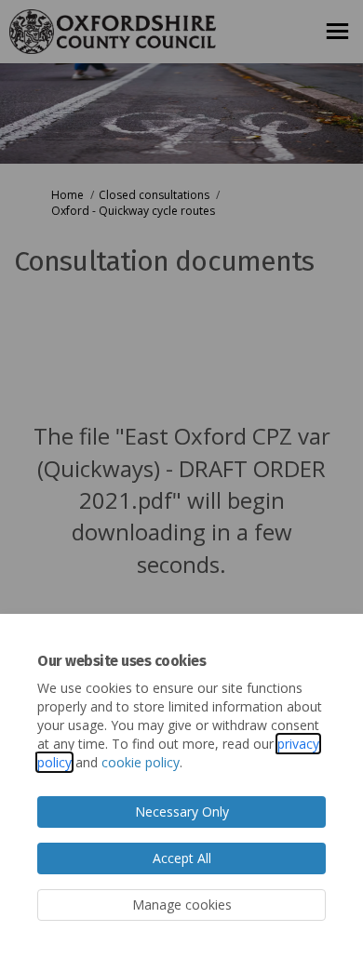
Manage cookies (182, 904)
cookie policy (140, 762)
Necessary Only (182, 811)
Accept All (182, 858)
